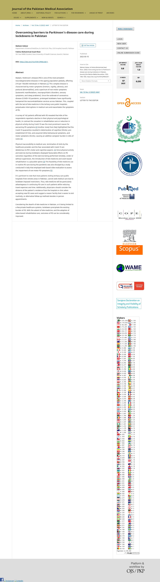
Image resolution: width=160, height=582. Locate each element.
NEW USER (121, 44)
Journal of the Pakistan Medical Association (42, 9)
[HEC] (129, 142)
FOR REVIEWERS (77, 13)
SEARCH (60, 17)
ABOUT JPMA (26, 13)
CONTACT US (122, 48)
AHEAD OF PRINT (96, 13)
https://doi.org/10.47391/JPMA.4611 (34, 62)
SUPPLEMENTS (31, 17)
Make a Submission (125, 29)
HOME (14, 13)
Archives (26, 25)
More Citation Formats (89, 81)
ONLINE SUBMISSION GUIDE (128, 53)
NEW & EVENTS (48, 17)
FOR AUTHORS (60, 13)
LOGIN (119, 39)
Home (18, 25)
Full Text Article (88, 45)
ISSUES (17, 17)
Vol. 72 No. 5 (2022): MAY (40, 25)
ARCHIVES (110, 13)
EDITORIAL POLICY (43, 13)
